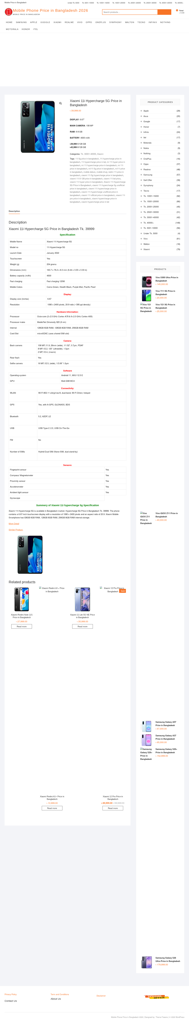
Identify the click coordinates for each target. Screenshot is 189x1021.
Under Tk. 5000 (150, 233)
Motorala (12, 29)
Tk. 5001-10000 (150, 227)
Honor (26, 29)
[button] (60, 103)
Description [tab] (14, 211)
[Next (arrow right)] (184, 510)
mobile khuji (102, 171)
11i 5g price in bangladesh (87, 158)
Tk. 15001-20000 (151, 201)
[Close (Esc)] (186, 3)
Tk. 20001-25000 (151, 206)
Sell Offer (147, 180)
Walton (129, 22)
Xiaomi (57, 22)
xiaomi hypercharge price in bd (95, 201)
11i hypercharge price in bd (93, 161)
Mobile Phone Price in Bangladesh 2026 (50, 10)
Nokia (146, 148)
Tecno (141, 22)
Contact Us (11, 1001)
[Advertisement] (94, 67)
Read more (22, 626)
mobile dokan (89, 171)
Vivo (80, 22)
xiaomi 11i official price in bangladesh (98, 195)
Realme (69, 22)
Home (9, 22)
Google (45, 22)
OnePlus (100, 22)
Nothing (165, 22)
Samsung (21, 22)
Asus (145, 116)
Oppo (89, 22)
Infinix (153, 22)
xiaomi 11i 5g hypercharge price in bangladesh (102, 175)
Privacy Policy (11, 994)
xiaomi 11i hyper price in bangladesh (86, 181)
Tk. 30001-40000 (88, 153)
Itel (35, 29)
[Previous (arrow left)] (5, 510)
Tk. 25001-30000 (151, 212)
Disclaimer (101, 995)
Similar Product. (16, 529)
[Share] (180, 3)
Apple (33, 22)
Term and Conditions (60, 994)
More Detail (14, 523)
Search (164, 12)
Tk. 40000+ (148, 222)
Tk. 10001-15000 (151, 195)
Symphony (115, 22)
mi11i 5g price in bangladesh (101, 168)
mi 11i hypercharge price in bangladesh (99, 165)
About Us (56, 998)
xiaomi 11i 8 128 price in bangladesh (86, 178)
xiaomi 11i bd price (112, 178)
